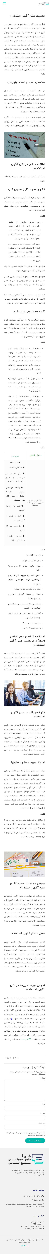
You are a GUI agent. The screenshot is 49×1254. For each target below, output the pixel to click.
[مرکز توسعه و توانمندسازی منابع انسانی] (43, 3)
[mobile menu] (4, 4)
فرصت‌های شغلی (36, 1222)
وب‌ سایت (42, 1123)
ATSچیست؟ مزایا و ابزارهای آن (31, 1226)
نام (43, 1104)
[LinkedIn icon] (24, 1245)
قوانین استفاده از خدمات (33, 1229)
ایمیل (42, 1114)
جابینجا (8, 946)
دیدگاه (42, 1078)
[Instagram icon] (22, 1245)
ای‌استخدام (40, 950)
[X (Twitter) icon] (27, 1245)
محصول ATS (37, 1224)
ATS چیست (26, 1039)
